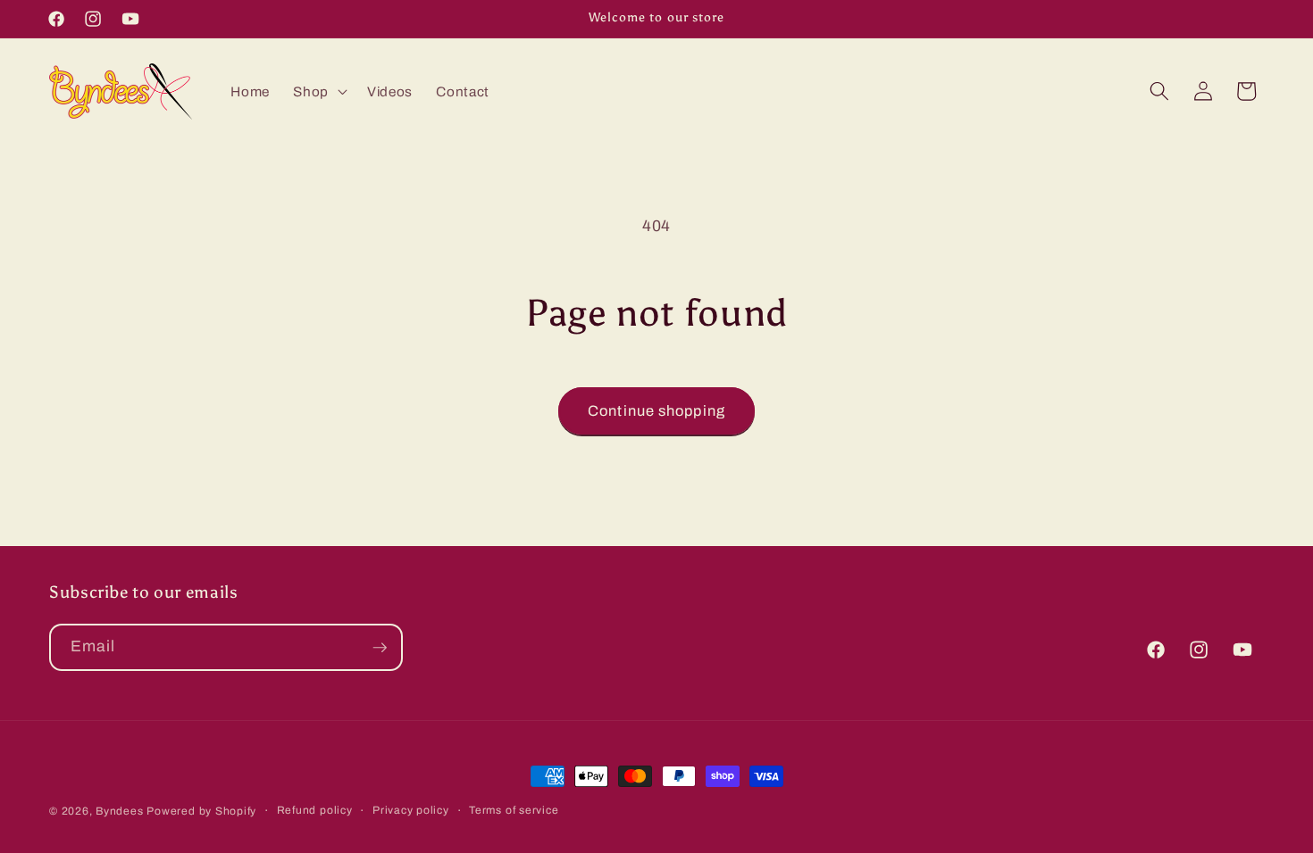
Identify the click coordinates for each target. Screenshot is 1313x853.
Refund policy (315, 810)
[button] (318, 91)
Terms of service (513, 810)
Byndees (119, 811)
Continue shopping (656, 410)
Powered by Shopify (201, 811)
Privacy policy (410, 810)
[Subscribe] (379, 648)
